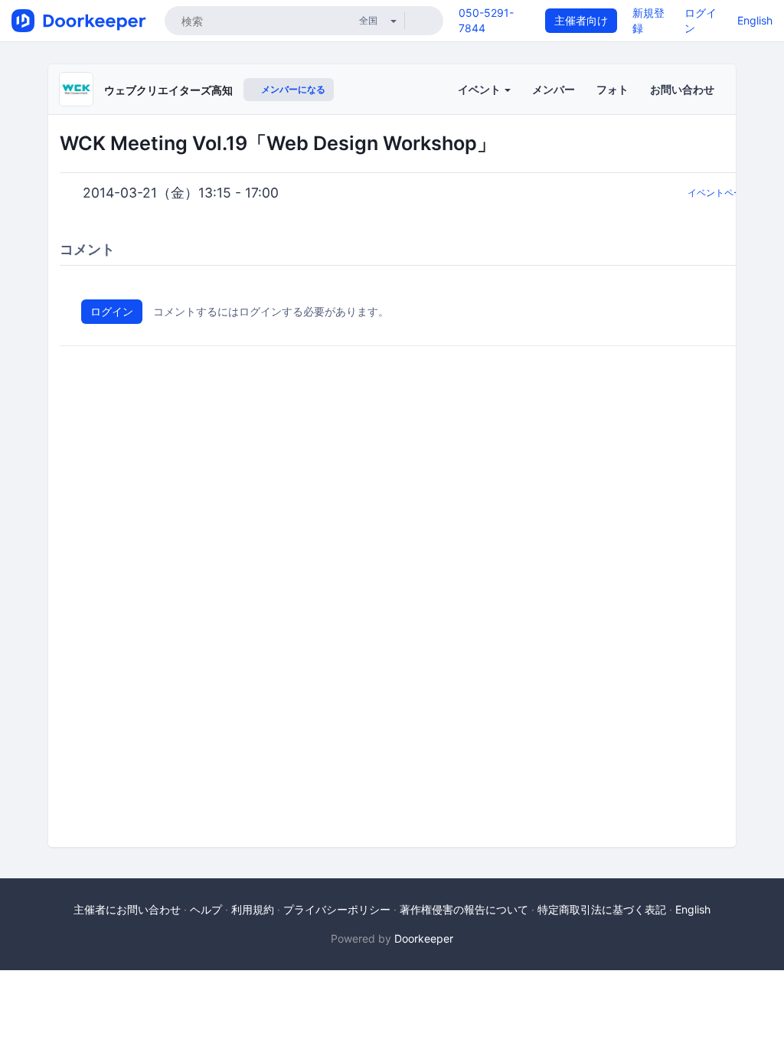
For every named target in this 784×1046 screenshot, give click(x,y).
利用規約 (252, 909)
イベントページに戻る (733, 192)
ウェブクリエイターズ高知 (168, 89)
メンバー (553, 89)
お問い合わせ (682, 89)
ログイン (111, 311)
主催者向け (581, 20)
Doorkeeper (423, 938)
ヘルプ (206, 909)
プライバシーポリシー (336, 909)
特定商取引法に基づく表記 (601, 909)
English (755, 20)
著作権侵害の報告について (464, 909)
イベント (480, 89)
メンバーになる (292, 89)
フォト (612, 89)
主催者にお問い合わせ (127, 909)
